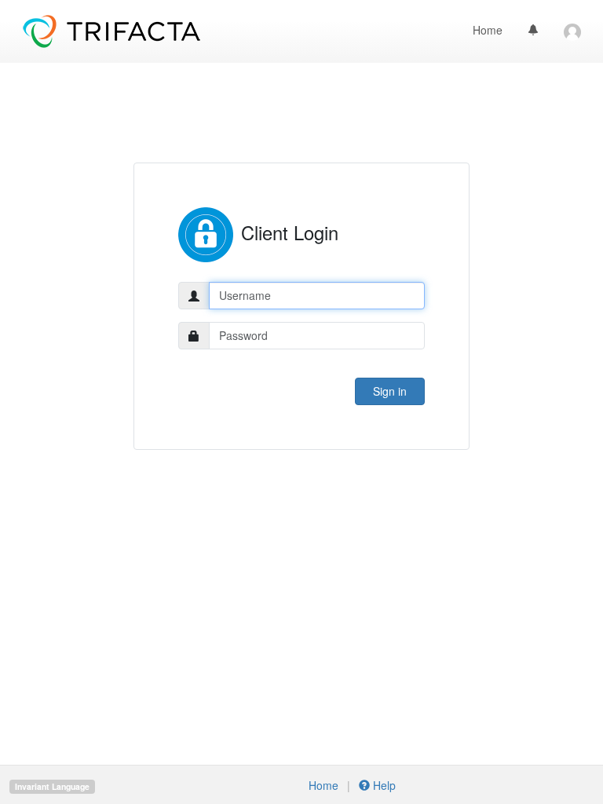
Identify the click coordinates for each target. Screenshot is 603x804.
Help (383, 785)
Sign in (390, 391)
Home (487, 30)
